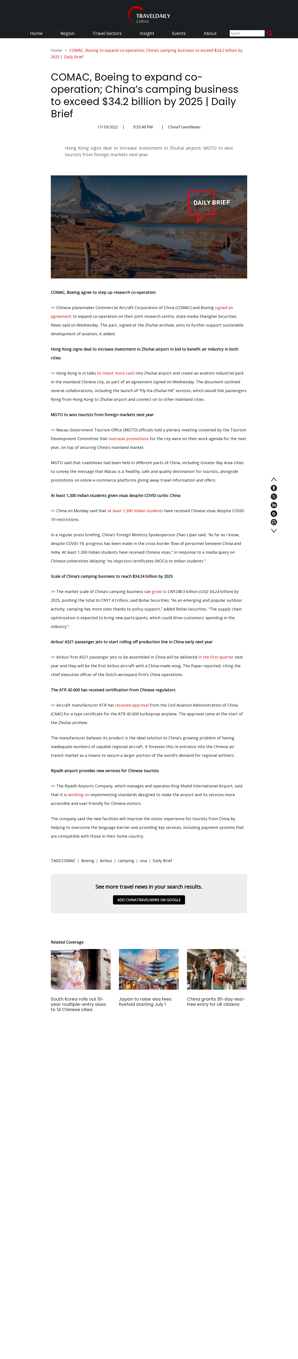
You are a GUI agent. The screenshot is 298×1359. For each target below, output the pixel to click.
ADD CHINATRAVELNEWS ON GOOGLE (149, 899)
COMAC (68, 860)
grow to (159, 591)
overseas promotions (129, 438)
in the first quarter (216, 657)
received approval (132, 705)
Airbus (106, 860)
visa (143, 860)
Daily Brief (162, 860)
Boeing (87, 860)
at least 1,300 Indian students (135, 510)
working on (78, 794)
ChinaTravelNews (184, 127)
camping (126, 860)
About (210, 33)
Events (179, 33)
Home (36, 33)
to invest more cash (115, 373)
